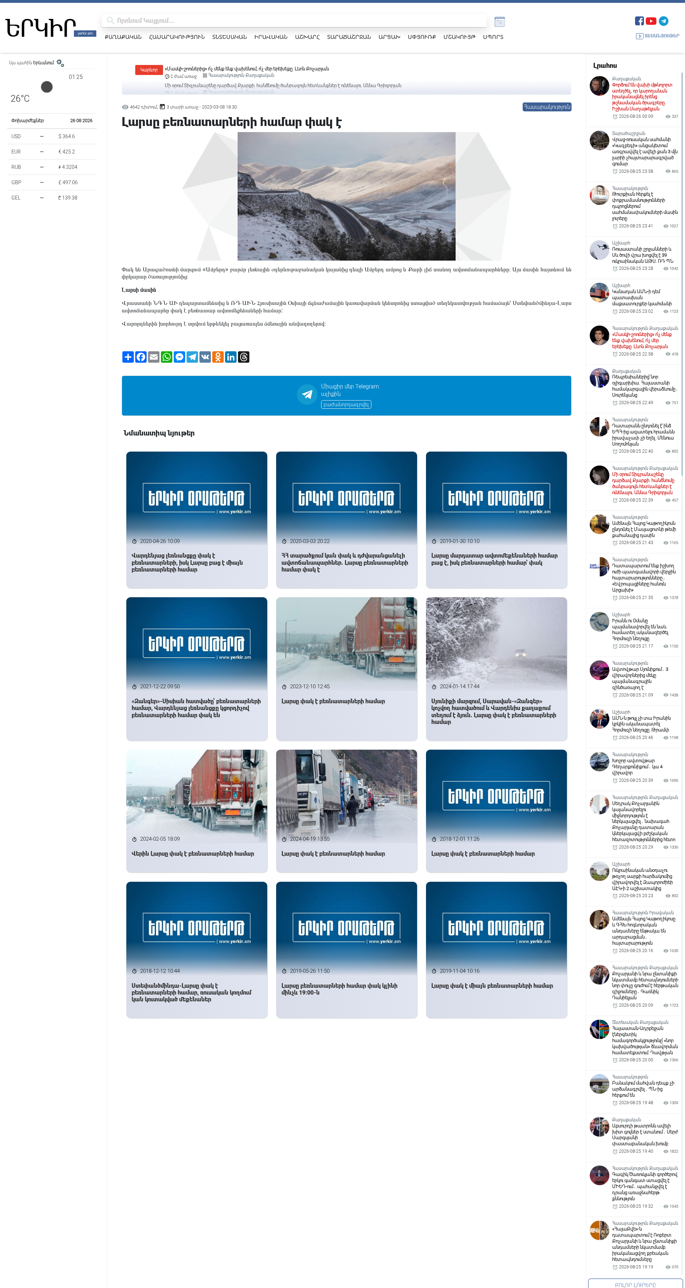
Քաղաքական (123, 37)
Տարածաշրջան (349, 37)
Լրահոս (605, 65)
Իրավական (271, 37)
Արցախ (389, 37)
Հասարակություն (177, 37)
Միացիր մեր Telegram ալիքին (350, 390)
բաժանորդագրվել (346, 404)
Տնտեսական (229, 37)
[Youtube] (651, 20)
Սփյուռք (422, 37)
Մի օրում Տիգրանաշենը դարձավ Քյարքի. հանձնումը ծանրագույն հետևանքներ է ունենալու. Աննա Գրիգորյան (283, 68)
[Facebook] (639, 20)
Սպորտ (493, 37)
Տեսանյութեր (662, 36)
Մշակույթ (459, 37)
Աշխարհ (307, 37)
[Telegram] (663, 20)
